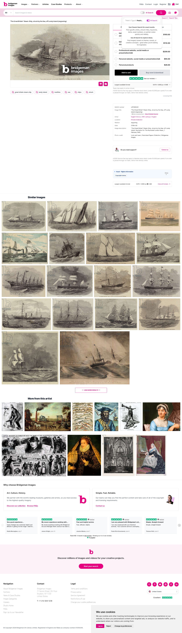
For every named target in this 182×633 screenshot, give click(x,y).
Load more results (91, 390)
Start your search (91, 566)
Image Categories (10, 599)
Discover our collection (16, 506)
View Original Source (151, 114)
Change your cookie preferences (83, 602)
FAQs (5, 609)
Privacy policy (76, 592)
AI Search (149, 13)
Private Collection (136, 120)
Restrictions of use (78, 599)
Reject (108, 626)
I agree (100, 626)
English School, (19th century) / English (144, 117)
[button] (142, 174)
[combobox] (90, 13)
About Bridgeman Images (13, 589)
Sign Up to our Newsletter (13, 612)
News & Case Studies (11, 595)
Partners (6, 592)
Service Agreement (78, 595)
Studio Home (8, 605)
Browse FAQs (32, 506)
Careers (6, 602)
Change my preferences (123, 626)
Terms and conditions (79, 589)
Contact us (165, 150)
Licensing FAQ (167, 96)
